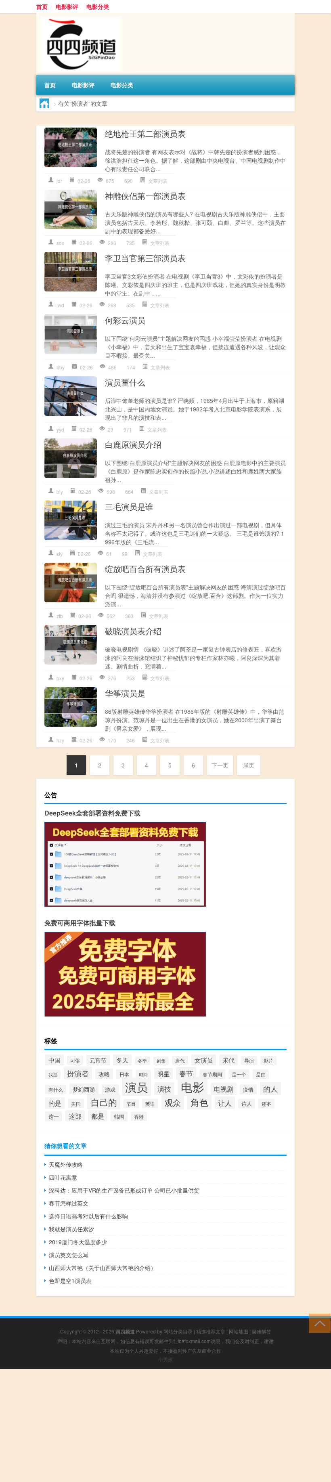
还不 (266, 1103)
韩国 (119, 1116)
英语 (150, 1103)
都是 (97, 1115)
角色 (199, 1102)
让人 (225, 1103)
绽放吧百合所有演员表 (145, 568)
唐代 (180, 1060)
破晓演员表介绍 (133, 631)
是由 (261, 1074)
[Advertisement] (165, 1425)
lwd (60, 305)
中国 (54, 1060)
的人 (270, 1088)
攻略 (104, 1074)
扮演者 (78, 1073)
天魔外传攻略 (66, 1164)
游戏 (110, 1089)
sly (60, 553)
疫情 (248, 1089)
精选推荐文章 (210, 1331)
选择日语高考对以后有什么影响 (88, 1216)
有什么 (55, 1089)
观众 (173, 1102)
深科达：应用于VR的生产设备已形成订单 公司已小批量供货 (124, 1190)
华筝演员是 (125, 693)
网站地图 (238, 1331)
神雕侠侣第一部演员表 (145, 195)
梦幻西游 (84, 1089)
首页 (42, 6)
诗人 (246, 1103)
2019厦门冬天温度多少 (78, 1242)
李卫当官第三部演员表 (145, 258)
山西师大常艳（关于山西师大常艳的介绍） (102, 1268)
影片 (268, 1060)
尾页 (248, 765)
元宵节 (98, 1060)
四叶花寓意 (63, 1177)
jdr (59, 180)
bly (60, 491)
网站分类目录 (178, 1331)
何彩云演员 (125, 320)
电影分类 (97, 6)
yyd (60, 429)
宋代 (228, 1060)
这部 (75, 1115)
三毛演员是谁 (129, 506)
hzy (60, 740)
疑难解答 (261, 1331)
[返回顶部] (318, 1323)
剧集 (161, 1061)
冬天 (122, 1060)
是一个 (239, 1074)
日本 (124, 1074)
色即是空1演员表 (70, 1281)
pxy (60, 678)
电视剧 (223, 1089)
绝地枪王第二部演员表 (145, 133)
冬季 (142, 1061)
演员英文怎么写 (68, 1255)
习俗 (75, 1060)
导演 (249, 1060)
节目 (131, 1103)
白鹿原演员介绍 (133, 444)
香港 (139, 1116)
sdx (60, 242)
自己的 (103, 1101)
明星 (163, 1073)
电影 (192, 1086)
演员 (136, 1087)
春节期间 (212, 1074)
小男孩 (165, 1359)
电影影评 (67, 6)
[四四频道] (78, 16)
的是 (54, 1103)
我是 (52, 1074)
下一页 (220, 765)
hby (61, 367)
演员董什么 (125, 382)
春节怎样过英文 (68, 1203)
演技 (164, 1089)
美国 (76, 1103)
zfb (60, 615)
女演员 (204, 1060)
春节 (186, 1073)
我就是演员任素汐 (71, 1229)
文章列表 (158, 180)
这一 (53, 1116)
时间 (143, 1074)
